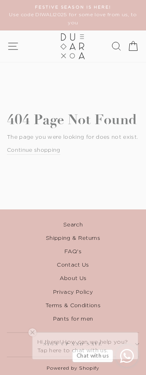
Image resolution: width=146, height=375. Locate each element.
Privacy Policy (73, 292)
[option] (73, 15)
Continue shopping (33, 150)
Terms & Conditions (73, 305)
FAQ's (73, 251)
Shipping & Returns (73, 238)
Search (73, 224)
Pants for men (73, 318)
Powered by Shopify (73, 368)
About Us (73, 278)
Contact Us (73, 264)
